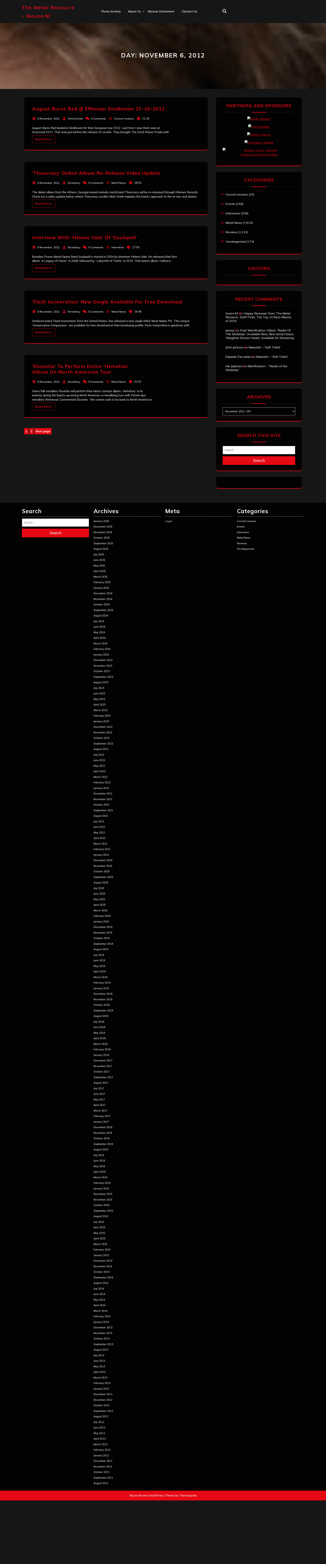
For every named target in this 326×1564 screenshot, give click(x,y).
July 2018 (99, 1021)
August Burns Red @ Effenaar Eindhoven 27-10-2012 (98, 109)
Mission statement (161, 11)
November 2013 (103, 1333)
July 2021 (99, 821)
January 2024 (101, 654)
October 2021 (102, 804)
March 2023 (101, 710)
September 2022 (103, 743)
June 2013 (99, 1360)
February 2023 (102, 715)
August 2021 (101, 815)
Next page (43, 431)
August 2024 (101, 615)
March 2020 (101, 910)
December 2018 (103, 993)
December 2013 (103, 1327)
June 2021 (99, 826)
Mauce (132, 52)
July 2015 (99, 1221)
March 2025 (101, 576)
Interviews (117, 247)
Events (230, 204)
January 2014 (101, 1321)
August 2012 (101, 1416)
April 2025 (100, 571)
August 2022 (101, 749)
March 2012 (101, 1444)
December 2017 (103, 1060)
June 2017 (99, 1093)
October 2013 (102, 1338)
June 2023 (99, 693)
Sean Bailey (136, 68)
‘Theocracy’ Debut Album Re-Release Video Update (96, 173)
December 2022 (103, 726)
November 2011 (103, 1466)
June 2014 (99, 1294)
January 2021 (101, 854)
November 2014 (103, 1266)
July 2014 (99, 1288)
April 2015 (100, 1238)
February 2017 (102, 1116)
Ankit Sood (135, 27)
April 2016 (100, 1171)
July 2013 (99, 1355)
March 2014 (101, 1310)
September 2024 (103, 610)
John (131, 44)
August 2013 (101, 1349)
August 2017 (101, 1082)
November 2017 (103, 1066)
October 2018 (102, 1004)
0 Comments (98, 118)
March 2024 (101, 643)
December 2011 (103, 1460)
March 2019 (101, 977)
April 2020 (100, 904)
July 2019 (99, 954)
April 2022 (100, 771)
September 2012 (103, 1410)
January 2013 (101, 1388)
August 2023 (101, 682)
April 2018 (100, 1038)
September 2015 (103, 1210)
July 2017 (99, 1088)
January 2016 (101, 1188)
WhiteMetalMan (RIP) (143, 60)
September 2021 (103, 810)
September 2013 (103, 1344)
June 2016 (99, 1160)
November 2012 (103, 1399)
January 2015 (101, 1255)
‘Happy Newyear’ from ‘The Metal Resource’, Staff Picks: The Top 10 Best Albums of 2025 (258, 317)
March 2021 (101, 843)
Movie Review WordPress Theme (151, 1495)
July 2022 (99, 754)
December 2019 (103, 926)
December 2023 (103, 660)
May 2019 (99, 966)
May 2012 (99, 1433)
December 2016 (103, 1127)
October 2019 (102, 938)
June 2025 (99, 559)
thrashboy (74, 183)
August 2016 (101, 1149)
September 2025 (103, 543)
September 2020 (103, 877)
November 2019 (103, 932)
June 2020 (99, 893)
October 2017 (102, 1071)
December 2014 (103, 1260)
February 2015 (102, 1249)
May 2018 (99, 1032)
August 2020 (101, 882)
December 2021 (103, 793)
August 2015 (101, 1216)
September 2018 (103, 1010)
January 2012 (101, 1455)
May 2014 (99, 1299)
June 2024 (99, 626)
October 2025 (102, 537)
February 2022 (102, 782)
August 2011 (101, 1483)
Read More (43, 139)
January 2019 (101, 988)
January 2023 (101, 721)
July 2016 (99, 1155)
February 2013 (102, 1383)
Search (259, 460)
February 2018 (102, 1049)
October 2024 (102, 604)
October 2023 (102, 671)
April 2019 (100, 971)
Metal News (118, 183)
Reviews (231, 232)
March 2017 (101, 1110)
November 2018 (103, 999)
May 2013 (99, 1366)
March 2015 (101, 1244)
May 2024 (99, 632)
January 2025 (101, 587)
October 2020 (102, 871)
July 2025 (99, 554)
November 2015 (103, 1199)
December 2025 (103, 526)
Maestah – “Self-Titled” (265, 347)
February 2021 (102, 849)
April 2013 (100, 1371)
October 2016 (102, 1138)
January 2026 (101, 521)
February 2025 (102, 582)
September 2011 (103, 1477)
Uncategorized (235, 241)
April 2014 (100, 1305)
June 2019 (99, 960)
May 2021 (99, 832)
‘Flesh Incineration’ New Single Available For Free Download (107, 302)
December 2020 (103, 860)
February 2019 (102, 982)
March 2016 (101, 1177)
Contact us (189, 11)
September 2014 (103, 1277)
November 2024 (103, 598)
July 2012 (99, 1422)
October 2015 (102, 1205)
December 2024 (103, 593)
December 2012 (103, 1394)
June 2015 (99, 1227)
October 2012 (102, 1405)
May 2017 (99, 1099)
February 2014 (102, 1316)
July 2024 (99, 621)
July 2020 (99, 888)
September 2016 (103, 1143)
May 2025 (99, 565)
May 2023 (99, 699)
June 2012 (99, 1427)
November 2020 (103, 865)
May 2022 (99, 765)
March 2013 (101, 1377)
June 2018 (99, 1027)
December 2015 (103, 1193)
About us (134, 11)
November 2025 (103, 532)
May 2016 (99, 1166)
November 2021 (103, 799)
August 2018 (101, 1015)
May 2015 (99, 1232)
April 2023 (100, 704)
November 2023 (103, 665)
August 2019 (101, 949)
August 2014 (101, 1282)
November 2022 (103, 732)
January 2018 (101, 1054)
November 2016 (103, 1132)
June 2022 (99, 760)
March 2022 (101, 776)
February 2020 (102, 915)
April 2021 (100, 838)
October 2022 (102, 737)
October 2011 (102, 1472)
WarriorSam (75, 118)
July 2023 (99, 687)
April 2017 (100, 1104)
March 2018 (101, 1043)
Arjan (131, 36)
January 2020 (101, 921)
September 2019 (103, 943)
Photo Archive (111, 11)
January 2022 (101, 788)
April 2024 (100, 637)
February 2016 (102, 1182)
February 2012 (102, 1449)
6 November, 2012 (49, 118)
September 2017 (103, 1077)
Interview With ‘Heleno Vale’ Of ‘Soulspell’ (84, 237)
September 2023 (103, 676)
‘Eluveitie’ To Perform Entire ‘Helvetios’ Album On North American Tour (80, 369)
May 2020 (99, 899)
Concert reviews (124, 118)
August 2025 (101, 548)
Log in (168, 521)
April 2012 (100, 1438)
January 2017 (101, 1121)
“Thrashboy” (136, 19)
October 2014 (102, 1271)
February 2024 (102, 648)
